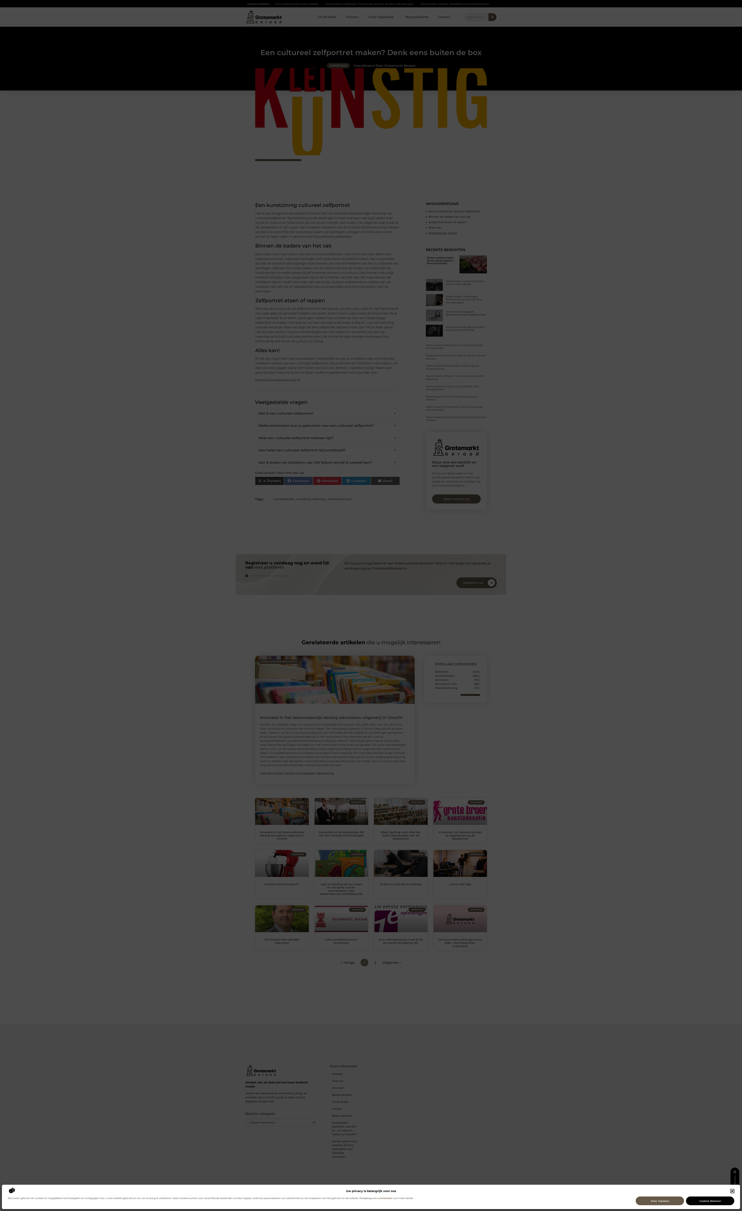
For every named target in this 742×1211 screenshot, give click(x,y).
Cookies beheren (710, 1200)
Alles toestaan (660, 1200)
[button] (732, 1191)
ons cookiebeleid (382, 1198)
